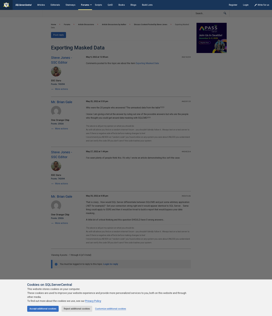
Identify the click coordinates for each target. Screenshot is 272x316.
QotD (110, 5)
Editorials (55, 5)
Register (233, 5)
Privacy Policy (93, 300)
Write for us (263, 5)
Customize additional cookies (110, 308)
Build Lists (147, 5)
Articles (41, 5)
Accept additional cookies (42, 308)
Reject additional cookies (77, 308)
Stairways (70, 5)
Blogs (133, 5)
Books (121, 5)
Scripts (98, 5)
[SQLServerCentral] (6, 5)
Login (245, 5)
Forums (85, 5)
